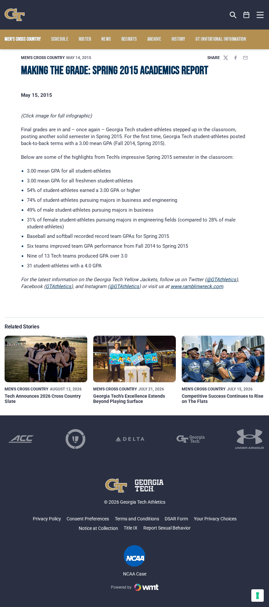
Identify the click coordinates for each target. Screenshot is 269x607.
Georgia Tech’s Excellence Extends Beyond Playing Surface (129, 398)
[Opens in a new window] (21, 439)
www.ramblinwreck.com (197, 286)
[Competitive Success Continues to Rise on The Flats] (223, 359)
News (106, 39)
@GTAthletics (221, 280)
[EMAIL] (245, 57)
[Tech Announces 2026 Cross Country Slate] (46, 359)
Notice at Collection (98, 528)
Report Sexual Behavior (167, 528)
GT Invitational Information (221, 39)
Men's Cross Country (43, 57)
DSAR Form (176, 518)
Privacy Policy (47, 518)
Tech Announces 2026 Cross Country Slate (43, 398)
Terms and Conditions (137, 518)
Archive (154, 39)
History (178, 39)
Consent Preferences (88, 518)
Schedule (60, 39)
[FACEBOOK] (235, 57)
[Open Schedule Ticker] (246, 15)
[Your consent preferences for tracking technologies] (257, 595)
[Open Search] (233, 15)
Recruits (129, 39)
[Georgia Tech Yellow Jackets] (15, 15)
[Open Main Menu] (260, 15)
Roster (85, 39)
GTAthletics (58, 286)
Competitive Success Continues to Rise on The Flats (222, 398)
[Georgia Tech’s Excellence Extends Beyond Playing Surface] (134, 359)
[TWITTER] (225, 57)
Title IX (130, 528)
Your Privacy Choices (215, 518)
